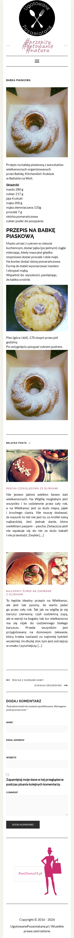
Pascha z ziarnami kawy (28, 680)
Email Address (15, 740)
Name (10, 722)
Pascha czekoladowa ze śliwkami (32, 488)
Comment (12, 792)
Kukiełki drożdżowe (48, 685)
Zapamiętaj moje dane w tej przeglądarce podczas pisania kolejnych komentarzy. (35, 781)
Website (11, 757)
